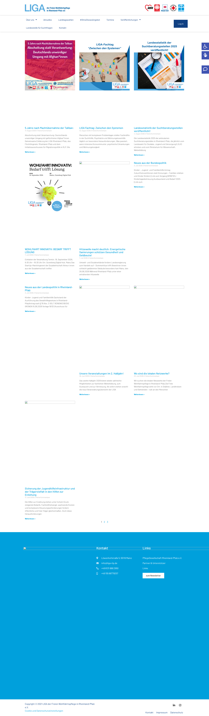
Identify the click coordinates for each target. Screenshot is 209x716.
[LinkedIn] (174, 705)
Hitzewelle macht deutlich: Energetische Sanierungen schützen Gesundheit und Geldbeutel (102, 252)
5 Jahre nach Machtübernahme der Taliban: (49, 127)
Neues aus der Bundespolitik (150, 162)
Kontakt (62, 27)
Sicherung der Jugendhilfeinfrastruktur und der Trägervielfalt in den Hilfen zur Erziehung (50, 491)
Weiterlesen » (30, 152)
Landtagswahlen (66, 19)
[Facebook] (180, 705)
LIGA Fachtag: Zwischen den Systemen (101, 127)
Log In (181, 23)
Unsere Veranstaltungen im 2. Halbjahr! (101, 373)
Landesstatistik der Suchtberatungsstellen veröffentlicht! (158, 129)
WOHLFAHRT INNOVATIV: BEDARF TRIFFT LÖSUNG (48, 251)
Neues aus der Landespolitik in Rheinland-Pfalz (49, 289)
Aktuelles (47, 19)
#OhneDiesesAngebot (90, 19)
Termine (110, 19)
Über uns (30, 19)
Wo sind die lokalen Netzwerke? (151, 373)
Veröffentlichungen (129, 19)
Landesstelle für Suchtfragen (39, 27)
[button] (205, 46)
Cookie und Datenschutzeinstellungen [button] (44, 710)
